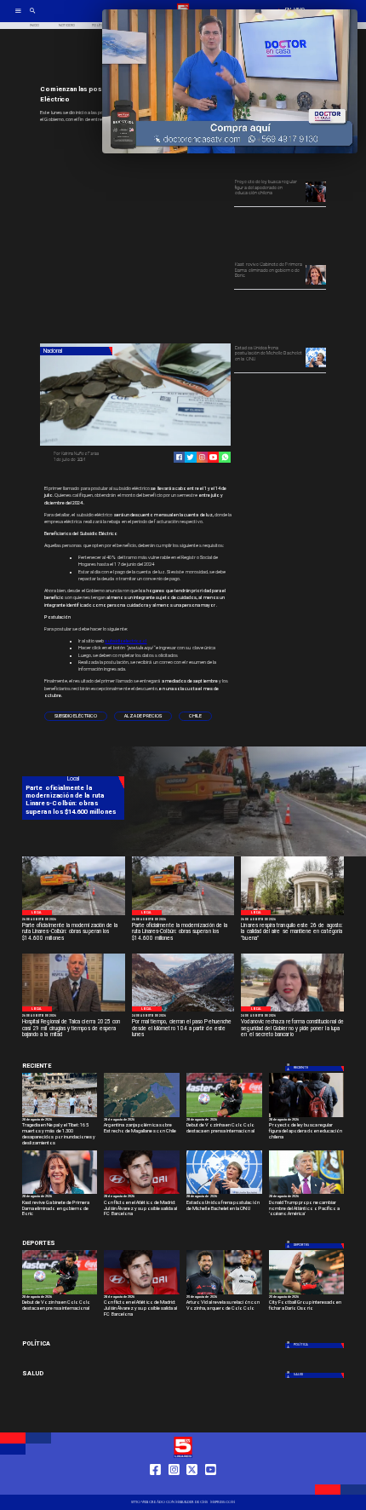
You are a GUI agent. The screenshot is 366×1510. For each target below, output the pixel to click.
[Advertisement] (167, 234)
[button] (75, 716)
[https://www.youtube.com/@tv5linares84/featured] (213, 457)
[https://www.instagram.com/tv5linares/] (202, 457)
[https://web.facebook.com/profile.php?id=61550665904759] (155, 1486)
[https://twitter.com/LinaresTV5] (191, 1486)
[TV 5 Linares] (33, 16)
